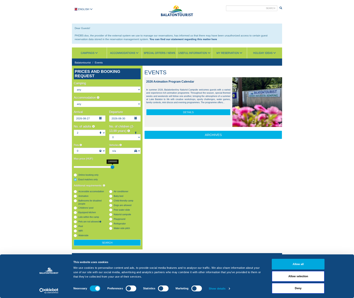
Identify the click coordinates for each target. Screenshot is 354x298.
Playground (119, 219)
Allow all (298, 264)
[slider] (112, 167)
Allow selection (298, 276)
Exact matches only (88, 179)
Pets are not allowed (88, 221)
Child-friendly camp (123, 200)
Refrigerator (120, 223)
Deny (298, 288)
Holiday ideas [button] (263, 53)
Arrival (78, 112)
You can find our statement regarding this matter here (183, 39)
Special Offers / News (159, 53)
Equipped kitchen (87, 212)
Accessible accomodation (91, 191)
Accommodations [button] (123, 53)
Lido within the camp (88, 217)
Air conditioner (121, 191)
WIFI (80, 231)
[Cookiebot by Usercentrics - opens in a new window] (49, 291)
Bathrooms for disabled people (90, 202)
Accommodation (85, 97)
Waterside (83, 235)
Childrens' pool (85, 208)
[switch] (131, 288)
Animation (83, 196)
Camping (80, 83)
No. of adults (83, 126)
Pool (80, 226)
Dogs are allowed (122, 205)
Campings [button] (88, 53)
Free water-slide (122, 210)
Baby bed (118, 196)
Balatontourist (83, 62)
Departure (116, 112)
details (188, 112)
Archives (213, 135)
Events (99, 62)
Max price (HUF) (83, 158)
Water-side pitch (122, 228)
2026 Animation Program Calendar (170, 81)
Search (107, 242)
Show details (217, 288)
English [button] (83, 9)
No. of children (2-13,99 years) (121, 129)
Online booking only (88, 175)
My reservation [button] (228, 53)
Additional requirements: (88, 185)
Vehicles (114, 144)
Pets (77, 144)
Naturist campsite (122, 214)
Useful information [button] (193, 53)
